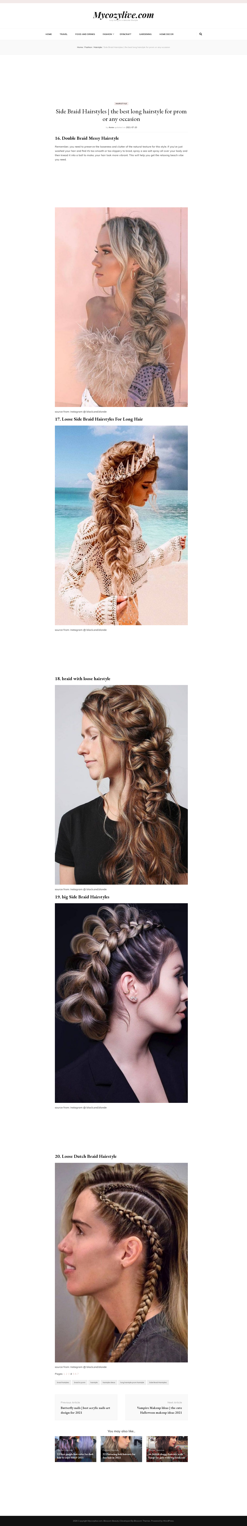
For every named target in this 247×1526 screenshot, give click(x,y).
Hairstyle (108, 44)
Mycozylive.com (123, 14)
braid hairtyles (63, 1382)
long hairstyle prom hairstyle (132, 1382)
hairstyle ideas (109, 1382)
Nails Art (107, 53)
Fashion (107, 34)
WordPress (168, 1521)
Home (49, 34)
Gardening (145, 34)
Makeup (106, 48)
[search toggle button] (200, 34)
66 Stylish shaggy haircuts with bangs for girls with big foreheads (167, 1455)
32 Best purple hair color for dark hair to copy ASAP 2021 (75, 1455)
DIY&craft (125, 34)
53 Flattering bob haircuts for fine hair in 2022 (119, 1455)
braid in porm (79, 1382)
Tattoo (106, 57)
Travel (63, 34)
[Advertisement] (121, 80)
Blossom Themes (142, 1521)
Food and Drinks (85, 34)
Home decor (167, 34)
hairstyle (94, 1382)
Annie (111, 127)
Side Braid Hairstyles (158, 1382)
